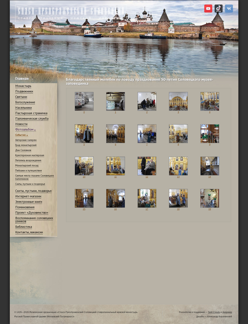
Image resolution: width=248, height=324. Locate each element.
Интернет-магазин (28, 196)
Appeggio (227, 312)
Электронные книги (28, 201)
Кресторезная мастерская (29, 155)
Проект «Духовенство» (31, 212)
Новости (21, 124)
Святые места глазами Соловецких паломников (34, 177)
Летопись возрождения (28, 160)
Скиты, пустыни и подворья (30, 184)
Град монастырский (25, 145)
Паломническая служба (31, 118)
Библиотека (23, 227)
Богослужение (25, 102)
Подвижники (24, 91)
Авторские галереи (25, 140)
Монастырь (23, 86)
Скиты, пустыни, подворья (33, 191)
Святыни (21, 97)
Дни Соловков (23, 150)
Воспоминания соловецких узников (34, 219)
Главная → (24, 78)
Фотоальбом (24, 129)
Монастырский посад (26, 165)
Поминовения (24, 207)
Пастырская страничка (31, 113)
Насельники (23, 107)
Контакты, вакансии (29, 232)
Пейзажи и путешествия (28, 170)
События (20, 134)
